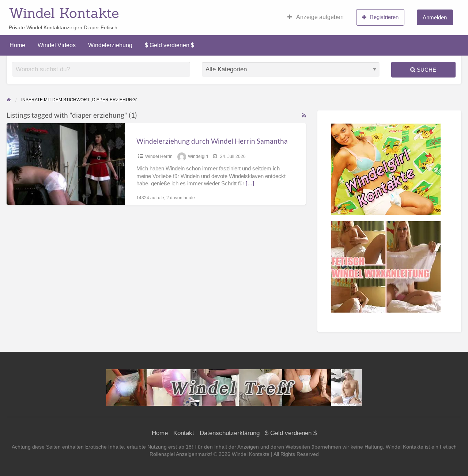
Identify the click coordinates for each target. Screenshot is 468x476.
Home (17, 45)
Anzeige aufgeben (319, 17)
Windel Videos (57, 45)
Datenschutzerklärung (230, 433)
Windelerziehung (110, 45)
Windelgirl (198, 156)
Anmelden (435, 17)
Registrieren (384, 17)
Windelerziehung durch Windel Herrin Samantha (212, 141)
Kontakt (183, 433)
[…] (250, 183)
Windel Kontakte (64, 13)
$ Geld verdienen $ (169, 45)
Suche (425, 70)
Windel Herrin (159, 156)
